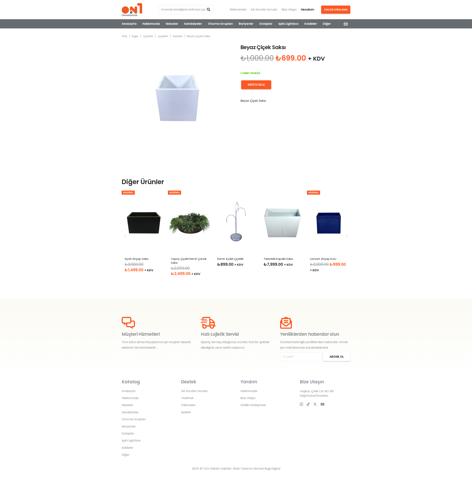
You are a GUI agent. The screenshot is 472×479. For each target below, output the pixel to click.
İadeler (186, 412)
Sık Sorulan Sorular (264, 9)
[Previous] (125, 235)
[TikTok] (308, 404)
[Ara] (208, 9)
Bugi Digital (272, 468)
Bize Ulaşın (289, 9)
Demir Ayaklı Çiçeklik (230, 259)
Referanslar (238, 9)
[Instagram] (301, 404)
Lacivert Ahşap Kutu (323, 259)
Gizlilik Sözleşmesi (253, 405)
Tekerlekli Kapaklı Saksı (278, 259)
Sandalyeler (130, 412)
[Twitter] (315, 404)
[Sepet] (345, 23)
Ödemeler (188, 405)
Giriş (124, 36)
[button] (226, 50)
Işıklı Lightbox (131, 440)
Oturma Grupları (134, 419)
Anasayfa (128, 391)
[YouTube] (322, 404)
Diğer (135, 36)
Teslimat (187, 398)
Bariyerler (129, 426)
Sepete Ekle (256, 85)
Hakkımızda (130, 398)
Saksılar (178, 36)
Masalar (127, 405)
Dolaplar (128, 433)
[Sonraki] (346, 235)
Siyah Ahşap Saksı (136, 259)
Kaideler (127, 448)
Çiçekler (148, 36)
